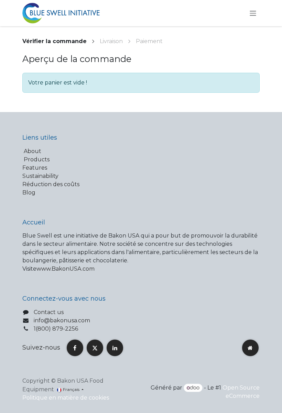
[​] (75, 348)
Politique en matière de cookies (65, 397)
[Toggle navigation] (253, 13)
